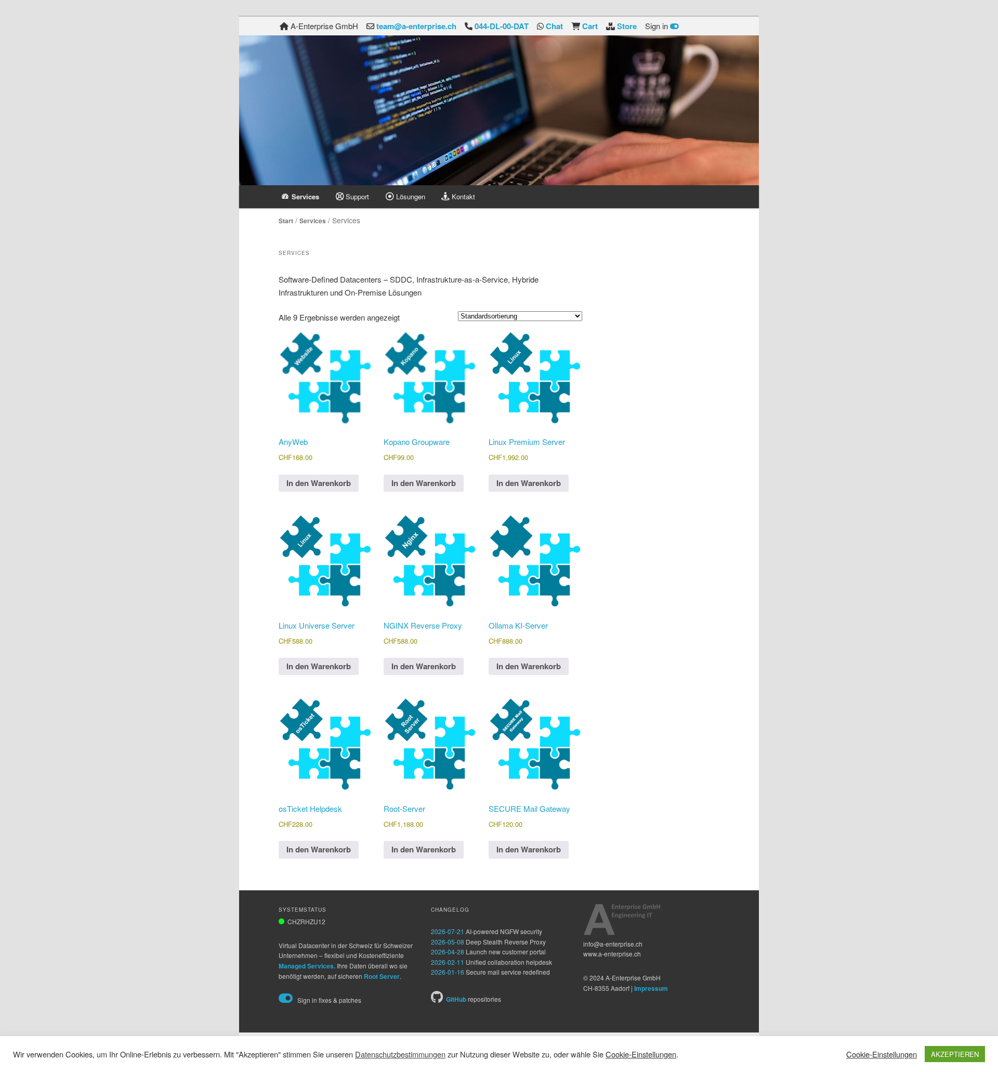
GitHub (456, 999)
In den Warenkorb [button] (318, 483)
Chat (554, 26)
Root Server (382, 976)
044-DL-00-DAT (502, 26)
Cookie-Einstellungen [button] (641, 1054)
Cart (590, 26)
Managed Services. (307, 966)
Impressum (651, 988)
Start (286, 220)
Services (312, 220)
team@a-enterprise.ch (416, 26)
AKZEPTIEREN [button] (955, 1054)
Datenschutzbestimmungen (400, 1054)
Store (627, 26)
